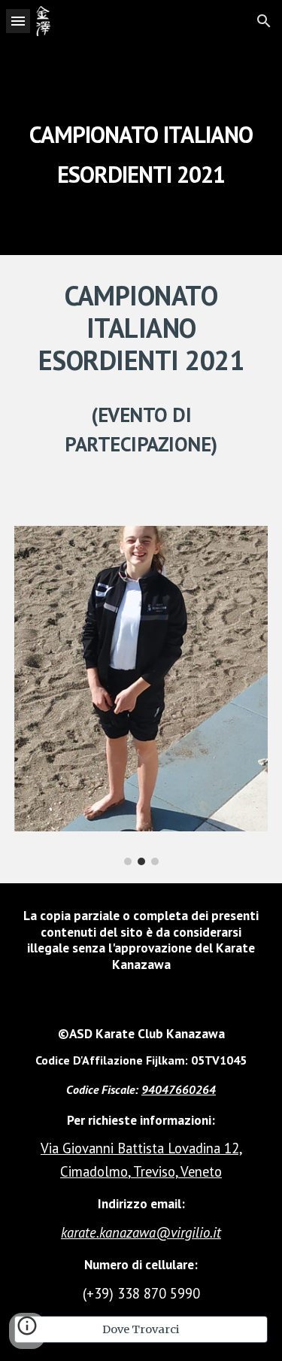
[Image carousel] (141, 695)
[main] (141, 148)
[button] (18, 20)
